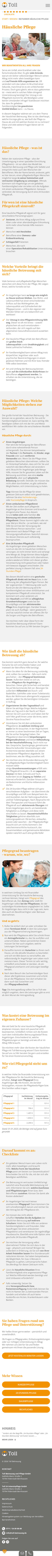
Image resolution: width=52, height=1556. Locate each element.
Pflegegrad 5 (8, 1123)
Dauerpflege (26, 1401)
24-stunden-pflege (26, 1393)
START (5, 19)
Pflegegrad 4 (8, 1118)
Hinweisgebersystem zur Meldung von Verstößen (23, 1516)
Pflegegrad (34, 898)
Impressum (7, 1503)
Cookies (5, 1513)
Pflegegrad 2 (8, 1108)
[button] (4, 1551)
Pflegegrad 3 (8, 1113)
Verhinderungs (29, 497)
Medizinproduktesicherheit (13, 1510)
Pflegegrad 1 (8, 1103)
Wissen (13, 19)
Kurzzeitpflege (18, 500)
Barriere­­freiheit (8, 1520)
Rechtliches (26, 1409)
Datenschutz (7, 1506)
